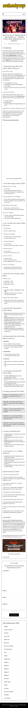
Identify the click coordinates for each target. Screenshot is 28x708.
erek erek (6, 633)
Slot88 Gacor (7, 659)
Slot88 (5, 655)
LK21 (5, 652)
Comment (6, 570)
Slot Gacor (6, 678)
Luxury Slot (6, 636)
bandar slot (6, 639)
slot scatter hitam (8, 629)
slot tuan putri (7, 698)
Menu (23, 14)
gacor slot (6, 642)
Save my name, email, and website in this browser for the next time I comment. (14, 611)
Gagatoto (6, 662)
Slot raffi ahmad (8, 649)
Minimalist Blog (22, 704)
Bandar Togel (7, 681)
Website (5, 604)
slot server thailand (8, 646)
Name (5, 590)
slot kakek (6, 694)
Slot (8, 557)
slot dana (6, 688)
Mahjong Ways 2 (13, 55)
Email (5, 597)
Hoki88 (6, 626)
